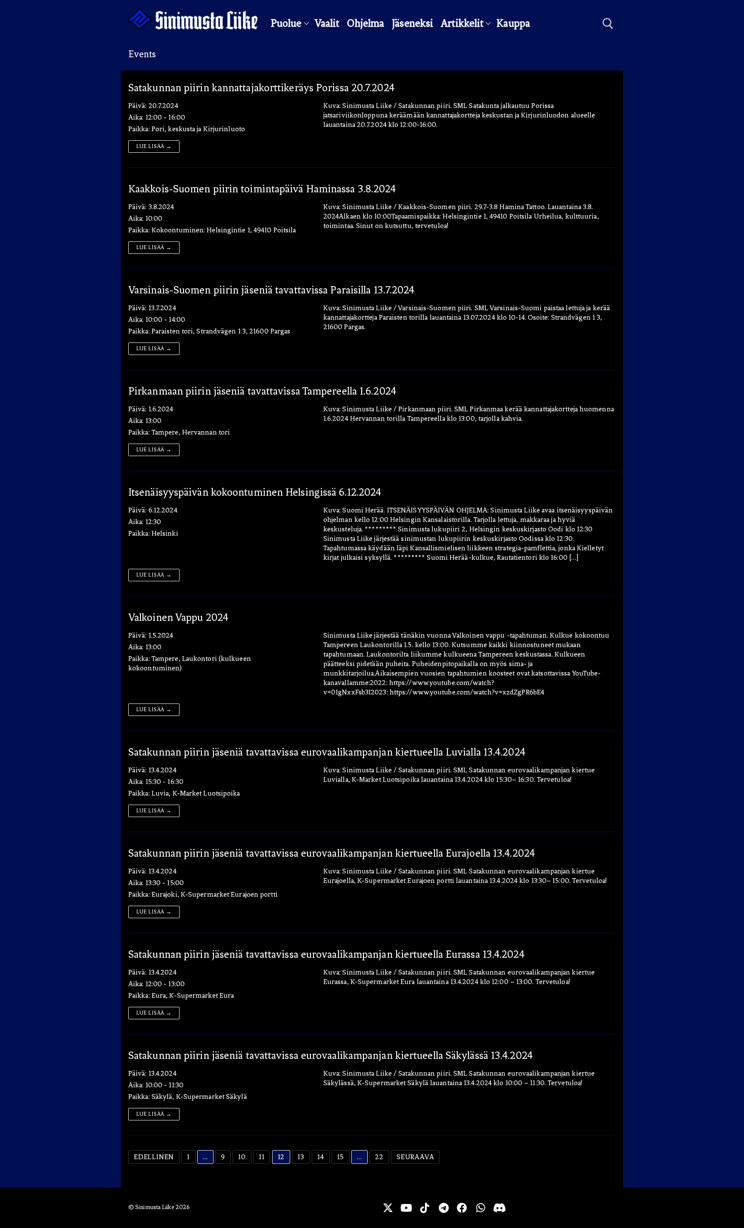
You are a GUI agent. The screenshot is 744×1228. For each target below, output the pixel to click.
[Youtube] (406, 1207)
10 (242, 1157)
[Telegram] (443, 1207)
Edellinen (154, 1157)
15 (340, 1157)
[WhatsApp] (480, 1207)
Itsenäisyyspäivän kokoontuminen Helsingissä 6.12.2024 (254, 492)
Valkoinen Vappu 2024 (178, 617)
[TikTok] (424, 1207)
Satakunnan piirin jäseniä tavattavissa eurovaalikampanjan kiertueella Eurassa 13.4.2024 (326, 954)
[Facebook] (462, 1207)
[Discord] (499, 1207)
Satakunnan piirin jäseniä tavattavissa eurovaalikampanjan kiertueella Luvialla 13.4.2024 (326, 752)
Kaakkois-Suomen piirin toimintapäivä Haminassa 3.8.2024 (262, 189)
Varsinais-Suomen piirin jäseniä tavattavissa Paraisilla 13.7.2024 (271, 290)
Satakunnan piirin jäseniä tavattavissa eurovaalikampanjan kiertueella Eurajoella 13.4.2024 (331, 853)
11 (262, 1157)
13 (301, 1157)
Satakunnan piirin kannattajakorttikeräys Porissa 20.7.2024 (261, 88)
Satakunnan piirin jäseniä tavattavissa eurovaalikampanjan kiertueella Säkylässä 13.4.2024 (330, 1055)
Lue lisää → (154, 146)
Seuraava (415, 1157)
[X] (387, 1207)
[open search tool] (608, 23)
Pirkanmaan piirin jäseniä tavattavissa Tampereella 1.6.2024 (262, 391)
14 (320, 1157)
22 (379, 1157)
